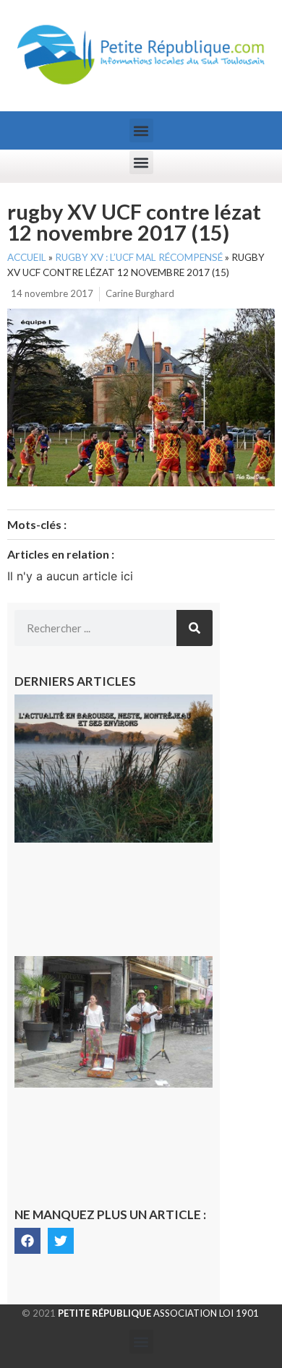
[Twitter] (61, 1241)
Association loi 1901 (158, 1313)
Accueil (26, 257)
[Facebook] (27, 1241)
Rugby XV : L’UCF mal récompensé (139, 257)
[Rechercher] (194, 628)
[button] (141, 130)
